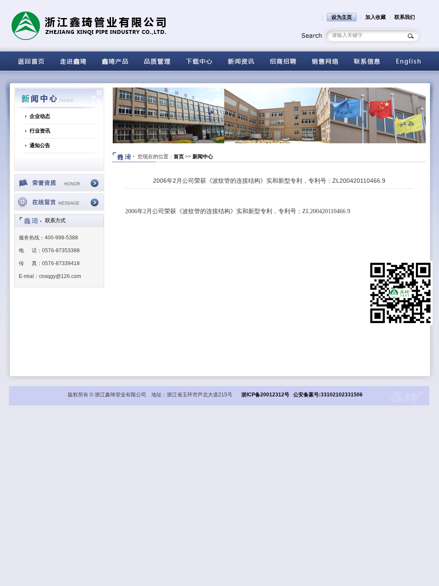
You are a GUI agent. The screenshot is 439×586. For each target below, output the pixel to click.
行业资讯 (40, 131)
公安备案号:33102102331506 (328, 395)
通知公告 (40, 145)
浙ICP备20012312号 (265, 395)
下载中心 (198, 61)
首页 (179, 157)
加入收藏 (375, 17)
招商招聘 (283, 61)
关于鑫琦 (72, 61)
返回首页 (30, 61)
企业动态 (40, 116)
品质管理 (156, 61)
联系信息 (367, 61)
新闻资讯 (241, 61)
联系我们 (404, 17)
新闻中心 (202, 157)
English (409, 61)
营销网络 (325, 61)
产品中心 (114, 61)
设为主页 (341, 17)
